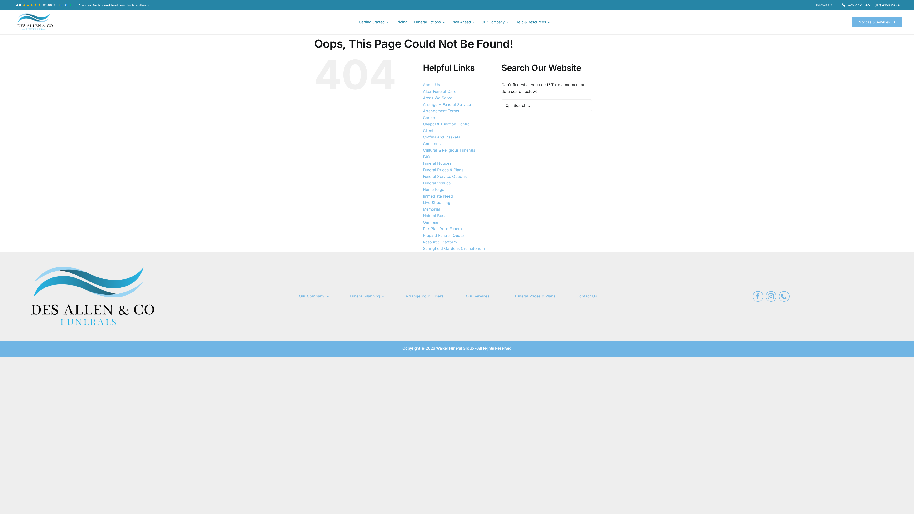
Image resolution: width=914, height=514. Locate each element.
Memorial (431, 209)
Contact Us (433, 143)
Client (428, 130)
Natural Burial (435, 215)
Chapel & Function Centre (446, 124)
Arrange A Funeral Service (447, 104)
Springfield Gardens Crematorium (454, 248)
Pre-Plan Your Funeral (443, 228)
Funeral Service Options (445, 176)
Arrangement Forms (441, 111)
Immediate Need (438, 196)
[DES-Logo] (34, 22)
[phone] (784, 296)
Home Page (433, 189)
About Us (431, 84)
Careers (430, 117)
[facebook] (758, 296)
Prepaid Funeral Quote (443, 235)
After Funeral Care (439, 91)
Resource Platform (440, 242)
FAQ (426, 156)
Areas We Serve (437, 97)
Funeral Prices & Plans (443, 170)
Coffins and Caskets (441, 137)
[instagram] (771, 296)
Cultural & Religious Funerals (449, 150)
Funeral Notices (437, 163)
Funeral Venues (437, 183)
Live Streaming (436, 202)
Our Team (432, 222)
